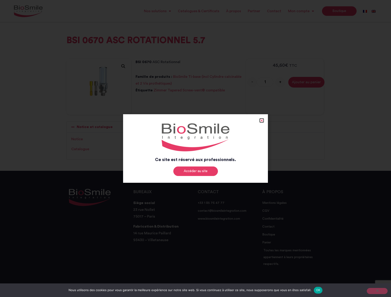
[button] (261, 120)
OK (318, 290)
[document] (195, 148)
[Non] (377, 291)
